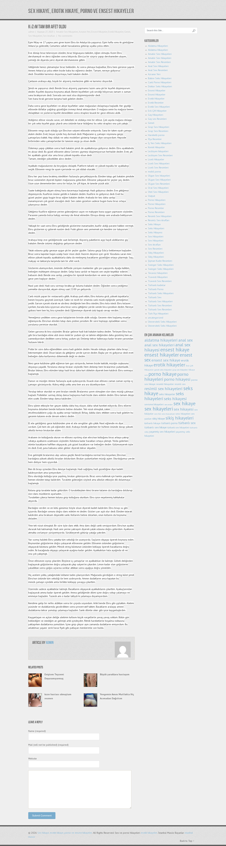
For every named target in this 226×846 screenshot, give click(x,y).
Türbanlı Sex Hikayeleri (160, 301)
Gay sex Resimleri (157, 118)
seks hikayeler (167, 394)
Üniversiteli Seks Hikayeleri (162, 321)
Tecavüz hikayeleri (158, 273)
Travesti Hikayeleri (158, 277)
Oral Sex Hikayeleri (158, 187)
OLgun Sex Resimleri (159, 183)
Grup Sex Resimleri (158, 131)
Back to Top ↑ (187, 840)
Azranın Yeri (84, 31)
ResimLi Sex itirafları (158, 220)
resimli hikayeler (165, 384)
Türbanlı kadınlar (157, 285)
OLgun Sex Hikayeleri (159, 179)
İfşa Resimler (155, 139)
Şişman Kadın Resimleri (160, 260)
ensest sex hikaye (165, 360)
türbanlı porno (169, 423)
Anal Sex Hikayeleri (158, 66)
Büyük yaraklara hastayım (114, 674)
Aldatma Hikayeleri (158, 45)
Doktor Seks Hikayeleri (160, 86)
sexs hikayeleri (183, 413)
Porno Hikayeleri (156, 200)
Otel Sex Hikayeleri (158, 191)
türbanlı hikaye (152, 423)
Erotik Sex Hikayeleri (159, 106)
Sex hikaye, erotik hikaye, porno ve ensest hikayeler (81, 11)
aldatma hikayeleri (161, 340)
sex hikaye (184, 403)
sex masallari (168, 414)
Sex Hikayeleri (35, 35)
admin (31, 31)
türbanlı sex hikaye (155, 427)
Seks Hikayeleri (156, 228)
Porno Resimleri (156, 212)
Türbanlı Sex (154, 297)
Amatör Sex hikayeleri (159, 58)
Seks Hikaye (154, 224)
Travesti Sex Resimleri (160, 281)
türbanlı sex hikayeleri (178, 427)
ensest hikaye (174, 349)
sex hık (157, 414)
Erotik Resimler (156, 102)
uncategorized (155, 317)
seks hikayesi (175, 398)
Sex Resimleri (155, 248)
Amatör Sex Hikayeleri (67, 31)
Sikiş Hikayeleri (156, 252)
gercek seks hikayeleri (163, 370)
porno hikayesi (177, 379)
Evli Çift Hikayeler (157, 110)
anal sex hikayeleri (159, 345)
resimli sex (180, 384)
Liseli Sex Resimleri (158, 167)
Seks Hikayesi (155, 232)
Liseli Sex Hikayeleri (159, 163)
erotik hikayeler (169, 365)
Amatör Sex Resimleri (159, 62)
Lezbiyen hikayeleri (158, 151)
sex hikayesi (184, 409)
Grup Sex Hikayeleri (158, 127)
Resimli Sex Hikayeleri (159, 216)
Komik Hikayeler (156, 147)
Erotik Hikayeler (115, 31)
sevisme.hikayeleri (154, 404)
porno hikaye (162, 374)
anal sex (185, 340)
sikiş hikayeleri (180, 418)
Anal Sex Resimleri (158, 70)
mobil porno (154, 171)
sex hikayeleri (158, 408)
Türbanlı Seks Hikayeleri (161, 293)
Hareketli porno (156, 135)
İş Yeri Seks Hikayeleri (159, 143)
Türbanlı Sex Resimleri (160, 305)
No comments (65, 35)
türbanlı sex (187, 423)
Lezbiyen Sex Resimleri (160, 155)
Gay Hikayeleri (155, 114)
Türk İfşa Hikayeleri (158, 313)
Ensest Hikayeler (99, 31)
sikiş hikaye (158, 418)
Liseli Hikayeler (156, 159)
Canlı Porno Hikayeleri (159, 82)
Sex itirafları (49, 35)
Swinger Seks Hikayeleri (161, 264)
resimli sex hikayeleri (163, 388)
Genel (127, 31)
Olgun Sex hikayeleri (159, 175)
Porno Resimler (156, 208)
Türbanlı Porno (155, 289)
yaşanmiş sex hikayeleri (162, 431)
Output (151, 196)
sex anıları (168, 404)
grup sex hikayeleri (180, 370)
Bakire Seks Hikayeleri (159, 78)
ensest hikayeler (161, 354)
